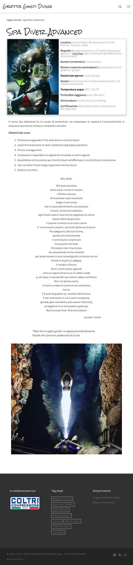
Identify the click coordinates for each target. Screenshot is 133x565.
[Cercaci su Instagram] (125, 555)
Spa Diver (77, 53)
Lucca (56, 521)
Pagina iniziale (14, 19)
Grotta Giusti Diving (51, 554)
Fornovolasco (61, 515)
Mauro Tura (72, 521)
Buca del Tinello (63, 504)
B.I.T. (23, 559)
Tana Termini (61, 526)
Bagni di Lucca (62, 498)
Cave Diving (60, 510)
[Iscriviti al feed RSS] (120, 555)
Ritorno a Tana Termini (104, 502)
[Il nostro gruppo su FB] (114, 555)
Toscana (58, 532)
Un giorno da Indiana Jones (106, 497)
